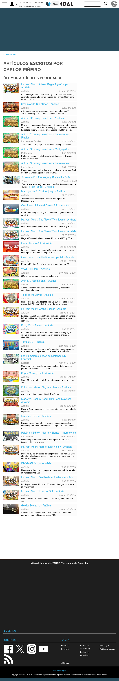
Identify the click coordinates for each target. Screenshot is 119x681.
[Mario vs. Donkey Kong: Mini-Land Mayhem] (11, 402)
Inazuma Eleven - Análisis (36, 416)
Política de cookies (107, 649)
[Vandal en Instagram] (32, 649)
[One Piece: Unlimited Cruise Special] (11, 260)
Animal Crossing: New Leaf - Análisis (42, 118)
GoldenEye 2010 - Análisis (36, 505)
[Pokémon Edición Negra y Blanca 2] (11, 179)
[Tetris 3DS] (11, 344)
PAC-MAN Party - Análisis (36, 463)
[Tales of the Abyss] (11, 297)
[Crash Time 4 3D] (11, 246)
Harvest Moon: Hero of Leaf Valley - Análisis (46, 446)
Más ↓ (55, 4)
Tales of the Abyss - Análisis (37, 294)
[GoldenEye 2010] (11, 508)
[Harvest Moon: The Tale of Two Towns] (11, 222)
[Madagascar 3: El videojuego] (11, 194)
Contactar (65, 649)
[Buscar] (106, 4)
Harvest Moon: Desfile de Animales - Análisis (47, 477)
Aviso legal (104, 645)
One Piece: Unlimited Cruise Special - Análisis (47, 257)
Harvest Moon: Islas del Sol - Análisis (42, 491)
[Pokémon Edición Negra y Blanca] (11, 390)
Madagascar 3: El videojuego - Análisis (43, 191)
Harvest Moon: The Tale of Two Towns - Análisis (48, 219)
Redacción (65, 645)
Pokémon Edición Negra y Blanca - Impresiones (48, 432)
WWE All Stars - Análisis (35, 269)
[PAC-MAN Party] (11, 466)
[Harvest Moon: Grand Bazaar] (11, 311)
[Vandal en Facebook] (8, 649)
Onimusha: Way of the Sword (31, 2)
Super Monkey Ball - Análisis (37, 373)
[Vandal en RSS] (8, 659)
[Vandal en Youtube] (43, 649)
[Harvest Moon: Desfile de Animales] (11, 480)
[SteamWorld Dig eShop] (11, 106)
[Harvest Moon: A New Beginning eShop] (11, 87)
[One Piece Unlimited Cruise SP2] (11, 208)
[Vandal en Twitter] (20, 649)
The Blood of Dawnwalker (30, 6)
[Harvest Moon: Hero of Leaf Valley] (11, 449)
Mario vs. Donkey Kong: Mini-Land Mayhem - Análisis (47, 400)
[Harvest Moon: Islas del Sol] (11, 494)
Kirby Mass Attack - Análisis (37, 325)
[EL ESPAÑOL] (114, 4)
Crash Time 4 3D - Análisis (36, 243)
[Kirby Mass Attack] (11, 328)
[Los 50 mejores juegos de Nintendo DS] (11, 359)
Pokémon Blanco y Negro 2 (41, 187)
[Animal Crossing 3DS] (11, 283)
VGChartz (65, 663)
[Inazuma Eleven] (11, 419)
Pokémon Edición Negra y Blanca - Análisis (46, 387)
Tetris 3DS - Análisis (32, 342)
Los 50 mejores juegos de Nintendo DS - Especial (44, 357)
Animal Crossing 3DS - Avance (38, 280)
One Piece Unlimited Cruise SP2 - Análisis (45, 205)
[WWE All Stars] (11, 272)
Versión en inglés (59, 671)
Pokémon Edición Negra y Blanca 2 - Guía (46, 177)
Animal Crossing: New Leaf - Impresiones (45, 163)
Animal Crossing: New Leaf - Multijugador (45, 149)
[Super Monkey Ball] (11, 376)
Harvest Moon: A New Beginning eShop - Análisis (44, 85)
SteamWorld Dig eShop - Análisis (40, 104)
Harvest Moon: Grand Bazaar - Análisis (43, 309)
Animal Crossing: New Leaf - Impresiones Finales (45, 135)
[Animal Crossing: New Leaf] (11, 121)
